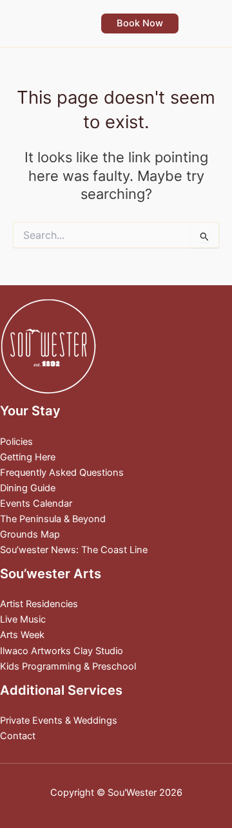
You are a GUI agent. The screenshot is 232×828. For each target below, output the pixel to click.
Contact (17, 736)
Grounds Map (30, 534)
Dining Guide (27, 488)
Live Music (23, 619)
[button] (140, 23)
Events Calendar (36, 503)
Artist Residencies (39, 604)
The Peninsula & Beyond (53, 519)
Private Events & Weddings (58, 720)
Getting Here (27, 457)
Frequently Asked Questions (62, 472)
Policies (16, 441)
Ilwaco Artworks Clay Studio (61, 651)
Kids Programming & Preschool (68, 666)
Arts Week (22, 635)
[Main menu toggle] (205, 23)
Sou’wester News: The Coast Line (74, 550)
